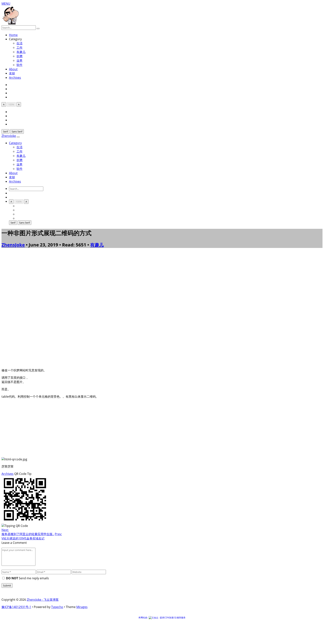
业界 (19, 60)
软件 (19, 65)
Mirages (82, 607)
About (13, 69)
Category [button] (15, 143)
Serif (5, 131)
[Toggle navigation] (18, 136)
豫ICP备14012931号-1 (16, 607)
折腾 (19, 56)
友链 (12, 73)
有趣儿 (21, 52)
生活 (19, 147)
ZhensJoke (9, 136)
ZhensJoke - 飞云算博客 (43, 600)
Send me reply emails (27, 578)
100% (11, 104)
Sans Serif (17, 131)
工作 (19, 47)
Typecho (57, 607)
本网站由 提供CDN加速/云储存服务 (162, 617)
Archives (15, 78)
